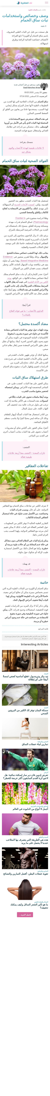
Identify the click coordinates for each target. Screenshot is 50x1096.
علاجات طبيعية (41, 10)
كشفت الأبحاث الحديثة (24, 204)
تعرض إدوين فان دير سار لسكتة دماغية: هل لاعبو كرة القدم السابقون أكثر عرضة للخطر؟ (25, 777)
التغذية (46, 708)
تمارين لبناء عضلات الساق (35, 744)
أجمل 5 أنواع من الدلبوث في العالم (30, 809)
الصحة (46, 674)
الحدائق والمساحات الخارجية (39, 806)
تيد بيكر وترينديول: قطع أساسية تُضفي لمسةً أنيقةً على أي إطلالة (25, 678)
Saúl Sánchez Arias (31, 88)
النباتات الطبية (32, 10)
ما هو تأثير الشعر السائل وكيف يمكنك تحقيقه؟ (29, 906)
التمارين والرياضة (43, 742)
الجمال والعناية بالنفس (41, 902)
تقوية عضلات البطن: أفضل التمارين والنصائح (25, 873)
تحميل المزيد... (25, 914)
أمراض (46, 772)
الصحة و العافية (43, 837)
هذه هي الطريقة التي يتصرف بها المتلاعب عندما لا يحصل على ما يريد (27, 841)
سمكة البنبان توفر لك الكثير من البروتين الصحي (28, 712)
